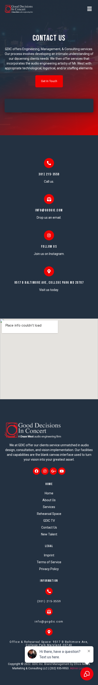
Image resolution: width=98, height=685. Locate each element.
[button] (49, 81)
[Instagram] (45, 471)
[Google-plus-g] (53, 471)
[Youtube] (61, 471)
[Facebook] (36, 471)
